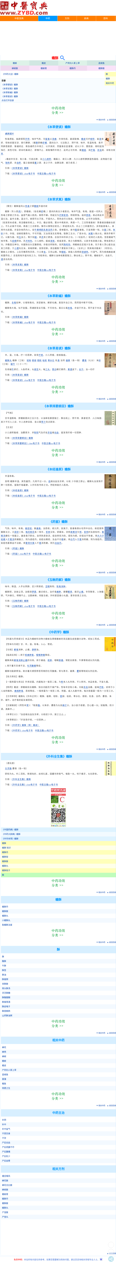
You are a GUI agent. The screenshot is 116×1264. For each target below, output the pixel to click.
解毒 (16, 650)
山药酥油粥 (7, 1016)
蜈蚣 (64, 252)
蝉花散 (5, 1181)
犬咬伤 (29, 241)
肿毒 (21, 691)
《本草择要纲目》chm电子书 (25, 443)
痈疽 (84, 150)
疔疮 (41, 355)
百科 (105, 18)
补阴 (4, 1120)
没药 (50, 230)
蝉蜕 (4, 1056)
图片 (12, 134)
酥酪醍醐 (6, 997)
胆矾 (39, 360)
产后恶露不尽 (8, 1147)
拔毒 (47, 139)
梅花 (28, 532)
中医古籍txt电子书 (46, 173)
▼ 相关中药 (100, 120)
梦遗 (34, 592)
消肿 (63, 586)
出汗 (81, 369)
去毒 (14, 303)
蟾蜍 (15, 63)
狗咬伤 (67, 244)
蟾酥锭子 (6, 870)
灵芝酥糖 (6, 993)
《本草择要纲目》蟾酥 (22, 438)
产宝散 (5, 1212)
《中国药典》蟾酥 (10, 830)
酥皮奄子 (6, 1006)
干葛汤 (11, 539)
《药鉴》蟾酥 (18, 548)
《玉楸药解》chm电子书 (23, 606)
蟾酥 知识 (6, 848)
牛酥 (4, 966)
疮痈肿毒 (29, 655)
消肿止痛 (22, 660)
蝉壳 (4, 1052)
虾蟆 (44, 143)
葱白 (54, 369)
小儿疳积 (46, 159)
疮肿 (50, 660)
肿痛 (61, 660)
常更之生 (6, 1088)
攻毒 (70, 308)
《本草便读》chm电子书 (23, 173)
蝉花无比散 (7, 1185)
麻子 (65, 705)
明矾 (41, 230)
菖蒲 (4, 1079)
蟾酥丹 (73, 68)
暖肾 (70, 592)
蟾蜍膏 (44, 68)
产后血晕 (6, 1161)
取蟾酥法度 (7, 925)
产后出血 (6, 1143)
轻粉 (29, 360)
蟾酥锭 (5, 857)
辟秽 (34, 650)
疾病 (86, 18)
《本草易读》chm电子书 (23, 380)
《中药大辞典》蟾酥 (11, 834)
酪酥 (4, 961)
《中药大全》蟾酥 (10, 74)
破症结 (28, 528)
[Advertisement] (58, 38)
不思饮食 (6, 1133)
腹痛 (34, 666)
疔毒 (93, 150)
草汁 (43, 422)
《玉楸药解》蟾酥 (20, 601)
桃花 (32, 532)
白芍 (72, 539)
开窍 (27, 139)
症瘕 (14, 241)
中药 (48, 18)
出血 (56, 433)
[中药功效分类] (58, 116)
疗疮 (101, 687)
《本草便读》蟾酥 (10, 85)
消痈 (54, 139)
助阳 (36, 433)
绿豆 (36, 369)
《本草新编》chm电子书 (23, 322)
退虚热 (85, 252)
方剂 (67, 18)
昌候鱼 (101, 63)
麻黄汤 (73, 532)
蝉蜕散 (15, 68)
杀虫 (99, 150)
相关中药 (110, 83)
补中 (4, 1124)
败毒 (59, 586)
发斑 (52, 241)
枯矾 (44, 360)
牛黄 (37, 230)
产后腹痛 (6, 1152)
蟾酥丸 (8, 360)
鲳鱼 (4, 1084)
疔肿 (61, 215)
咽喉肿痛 (40, 655)
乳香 (46, 230)
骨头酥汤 (6, 988)
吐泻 (29, 666)
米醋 (90, 233)
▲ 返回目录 (111, 120)
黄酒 (70, 369)
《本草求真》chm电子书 (23, 270)
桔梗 (3, 539)
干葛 (79, 539)
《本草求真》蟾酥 (10, 89)
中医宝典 (19, 18)
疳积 (92, 139)
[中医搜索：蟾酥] (61, 58)
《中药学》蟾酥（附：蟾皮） (26, 725)
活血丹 (58, 543)
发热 (86, 532)
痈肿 (59, 592)
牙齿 (50, 433)
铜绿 (34, 360)
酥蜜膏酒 (6, 1002)
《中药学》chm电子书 (22, 730)
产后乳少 (6, 1156)
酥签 (4, 970)
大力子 (100, 536)
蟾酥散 (101, 68)
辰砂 (16, 532)
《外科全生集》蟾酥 (21, 779)
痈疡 (16, 691)
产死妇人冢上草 (72, 63)
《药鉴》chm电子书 (21, 554)
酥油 (4, 975)
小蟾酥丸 (6, 920)
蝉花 (4, 1047)
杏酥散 (5, 984)
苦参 (48, 532)
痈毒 (38, 528)
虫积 (19, 163)
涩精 (47, 586)
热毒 (27, 206)
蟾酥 (108, 79)
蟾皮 (44, 63)
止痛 (81, 592)
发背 (66, 215)
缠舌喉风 (6, 1176)
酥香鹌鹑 (6, 1011)
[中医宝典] (24, 14)
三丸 (47, 369)
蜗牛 (13, 364)
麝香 (84, 360)
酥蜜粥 (5, 979)
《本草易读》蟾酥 (10, 96)
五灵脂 (8, 768)
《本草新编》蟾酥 (10, 92)
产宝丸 (5, 1217)
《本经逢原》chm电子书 (23, 496)
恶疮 (88, 215)
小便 (16, 248)
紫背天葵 (30, 543)
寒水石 (51, 360)
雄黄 (68, 360)
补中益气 (6, 1129)
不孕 (4, 1138)
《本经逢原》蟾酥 (20, 490)
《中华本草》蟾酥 (10, 839)
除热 (7, 163)
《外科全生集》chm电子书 (24, 785)
